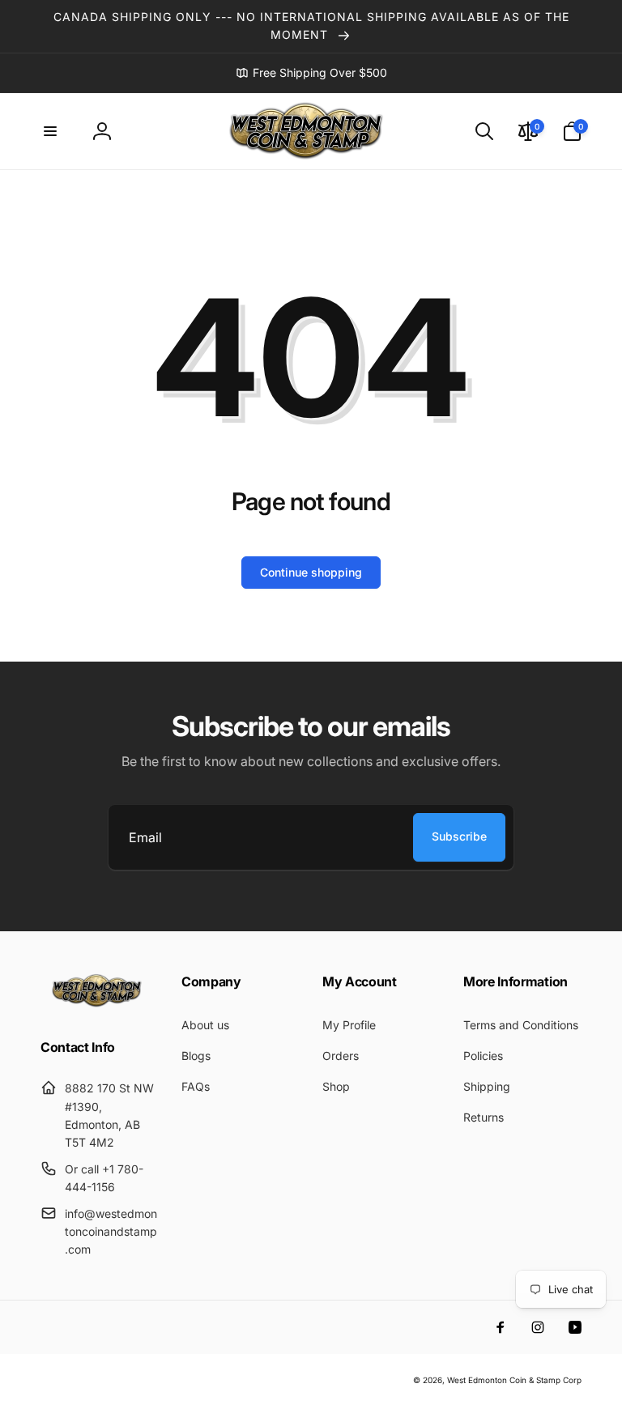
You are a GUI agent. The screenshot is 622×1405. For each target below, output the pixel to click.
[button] (50, 131)
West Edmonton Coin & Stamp (503, 1380)
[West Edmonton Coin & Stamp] (99, 1003)
